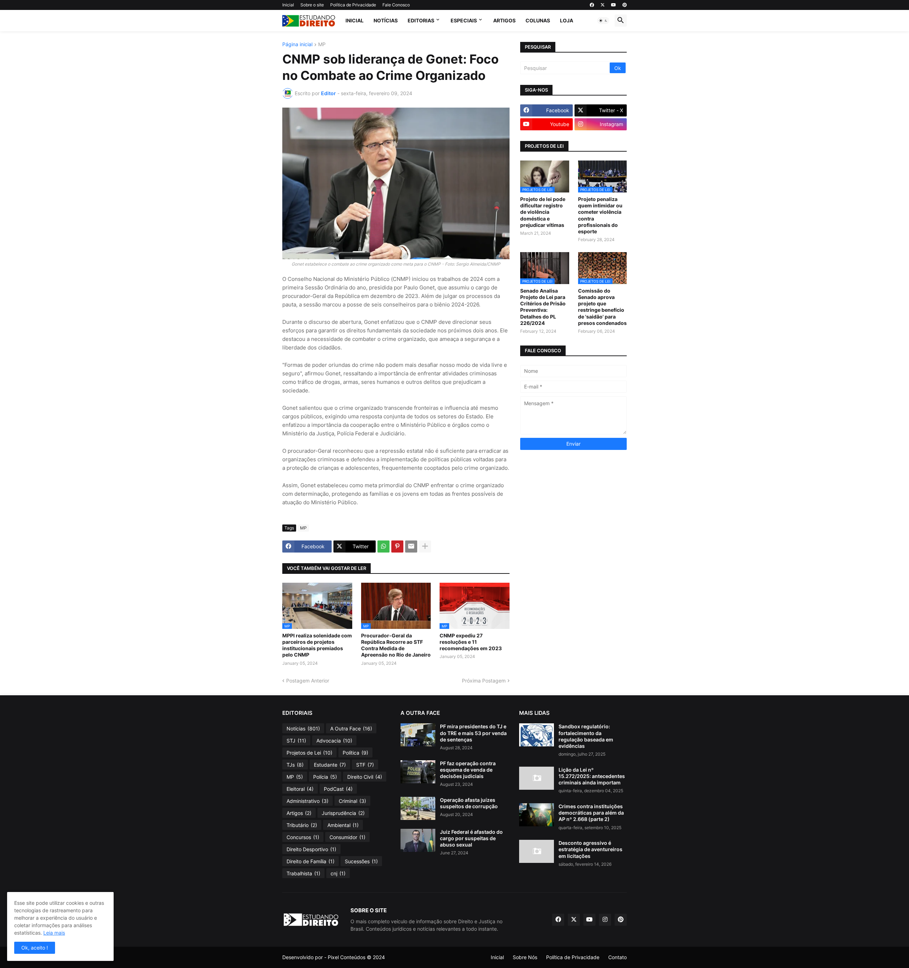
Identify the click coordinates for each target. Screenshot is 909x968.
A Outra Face (351, 728)
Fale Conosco (396, 4)
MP (322, 44)
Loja (566, 20)
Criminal (352, 801)
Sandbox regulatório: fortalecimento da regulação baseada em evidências (586, 736)
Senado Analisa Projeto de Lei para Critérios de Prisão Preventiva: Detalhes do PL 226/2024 (543, 307)
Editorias (421, 20)
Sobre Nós (525, 957)
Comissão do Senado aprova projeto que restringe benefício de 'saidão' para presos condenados (602, 307)
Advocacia (334, 741)
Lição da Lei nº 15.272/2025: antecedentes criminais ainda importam (592, 776)
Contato (617, 957)
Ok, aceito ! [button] (34, 948)
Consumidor (347, 837)
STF (365, 765)
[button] (603, 20)
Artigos (504, 20)
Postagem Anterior (307, 681)
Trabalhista (303, 873)
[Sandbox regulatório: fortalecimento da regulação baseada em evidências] (536, 734)
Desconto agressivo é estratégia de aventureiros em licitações (590, 849)
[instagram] (605, 920)
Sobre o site (312, 4)
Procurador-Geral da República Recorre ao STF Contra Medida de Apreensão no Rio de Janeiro (396, 645)
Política (355, 753)
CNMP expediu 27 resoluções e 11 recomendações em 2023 (471, 641)
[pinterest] (624, 5)
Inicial (288, 4)
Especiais (464, 20)
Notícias (386, 20)
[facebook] (592, 5)
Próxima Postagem (484, 681)
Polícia (325, 777)
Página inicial (297, 44)
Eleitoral (300, 789)
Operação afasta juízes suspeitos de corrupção (469, 803)
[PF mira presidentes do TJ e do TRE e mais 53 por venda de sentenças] (418, 734)
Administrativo (307, 801)
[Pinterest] (397, 546)
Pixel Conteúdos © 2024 (356, 957)
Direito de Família (310, 861)
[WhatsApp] (383, 546)
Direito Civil (364, 777)
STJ (296, 741)
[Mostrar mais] (425, 546)
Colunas (538, 20)
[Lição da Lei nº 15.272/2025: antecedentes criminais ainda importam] (536, 778)
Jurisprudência (343, 813)
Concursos (303, 837)
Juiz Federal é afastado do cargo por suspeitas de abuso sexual (471, 838)
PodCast (338, 789)
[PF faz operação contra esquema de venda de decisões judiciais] (418, 771)
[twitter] (602, 5)
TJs (295, 765)
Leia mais (54, 933)
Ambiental (343, 825)
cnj (338, 873)
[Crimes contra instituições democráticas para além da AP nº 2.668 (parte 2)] (536, 814)
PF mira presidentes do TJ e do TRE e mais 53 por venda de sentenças (473, 732)
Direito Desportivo (311, 849)
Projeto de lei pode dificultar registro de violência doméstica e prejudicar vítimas (542, 212)
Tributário (302, 825)
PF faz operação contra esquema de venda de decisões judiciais (468, 769)
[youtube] (613, 5)
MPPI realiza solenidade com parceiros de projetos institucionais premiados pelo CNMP (317, 645)
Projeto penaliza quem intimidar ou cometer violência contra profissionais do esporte (600, 215)
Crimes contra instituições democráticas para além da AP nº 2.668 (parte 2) (591, 812)
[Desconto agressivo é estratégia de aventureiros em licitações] (536, 851)
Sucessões (361, 861)
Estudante (330, 765)
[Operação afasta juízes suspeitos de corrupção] (418, 808)
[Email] (411, 546)
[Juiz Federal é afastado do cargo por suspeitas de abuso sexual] (418, 840)
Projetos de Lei (309, 753)
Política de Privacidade (353, 4)
